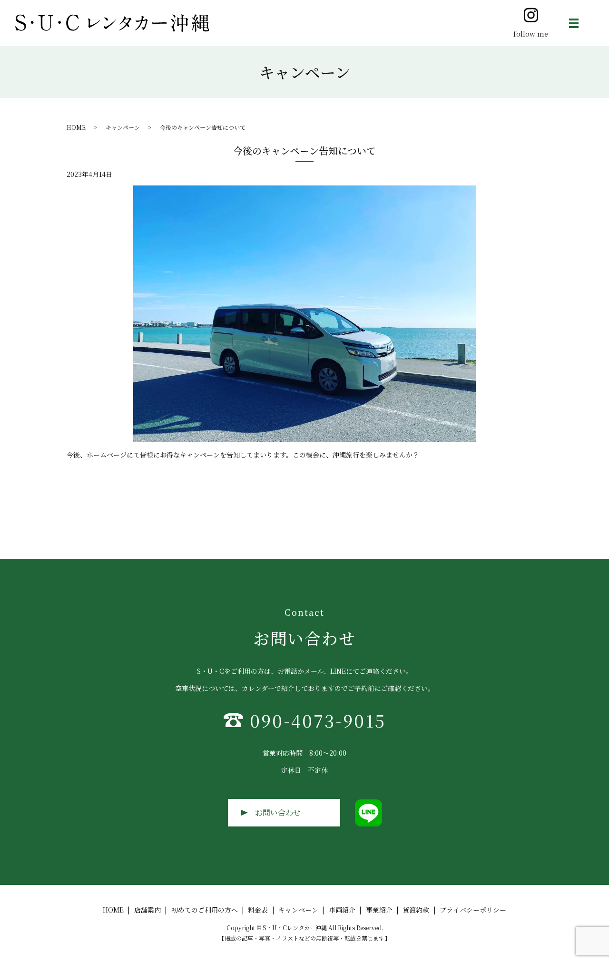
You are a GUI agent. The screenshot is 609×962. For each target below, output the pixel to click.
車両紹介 (342, 909)
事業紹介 (379, 909)
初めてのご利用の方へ (204, 909)
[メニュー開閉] (574, 23)
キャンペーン (123, 127)
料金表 (258, 909)
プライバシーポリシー (473, 909)
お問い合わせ (278, 812)
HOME (76, 127)
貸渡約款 (416, 909)
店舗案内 (147, 909)
